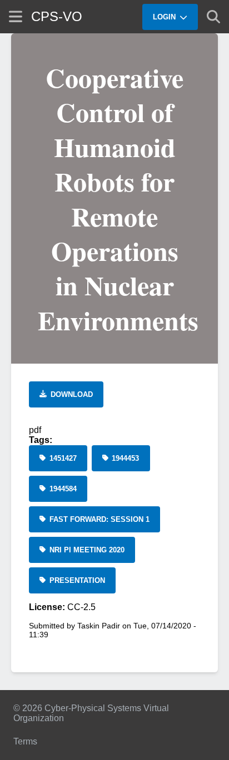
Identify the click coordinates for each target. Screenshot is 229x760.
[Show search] (213, 16)
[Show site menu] (15, 16)
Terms (25, 741)
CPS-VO (56, 16)
